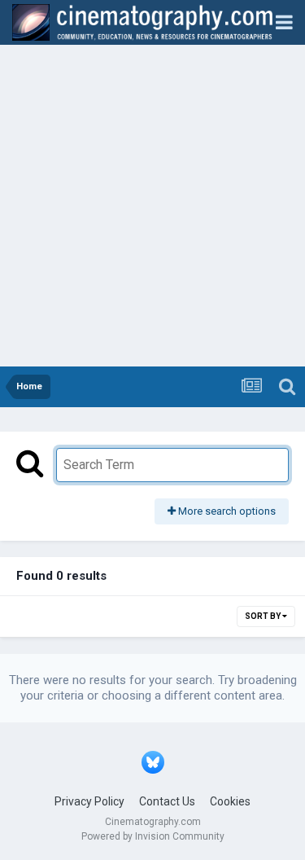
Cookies (230, 801)
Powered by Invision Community (152, 836)
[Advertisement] (152, 205)
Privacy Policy (89, 801)
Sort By (263, 616)
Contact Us (167, 801)
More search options (226, 511)
